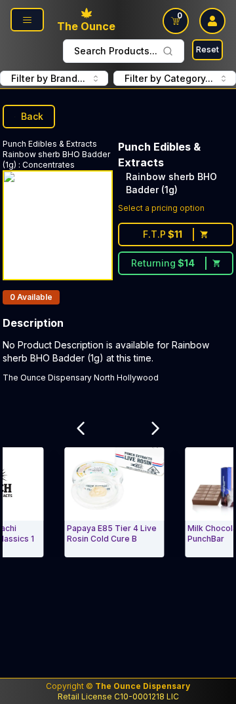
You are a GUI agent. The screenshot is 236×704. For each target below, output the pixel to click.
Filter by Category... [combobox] (169, 78)
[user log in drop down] (212, 21)
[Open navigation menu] (27, 19)
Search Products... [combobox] (115, 50)
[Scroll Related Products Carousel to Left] (81, 428)
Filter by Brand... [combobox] (48, 78)
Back (32, 116)
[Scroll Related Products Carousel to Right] (155, 428)
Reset (207, 49)
